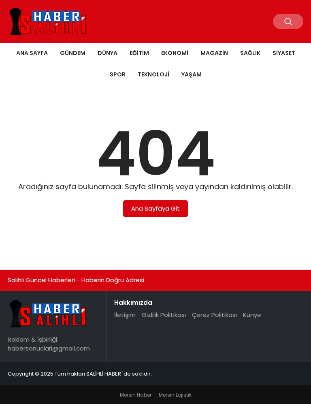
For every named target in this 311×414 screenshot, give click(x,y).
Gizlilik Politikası (164, 314)
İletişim (125, 314)
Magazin (214, 53)
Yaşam (191, 74)
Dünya (107, 53)
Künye (252, 314)
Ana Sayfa (32, 53)
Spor (118, 74)
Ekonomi (174, 53)
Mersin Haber (135, 394)
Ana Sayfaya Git (155, 208)
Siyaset (284, 53)
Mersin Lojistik (175, 394)
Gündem (72, 53)
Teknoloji (153, 74)
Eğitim (139, 53)
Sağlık (250, 53)
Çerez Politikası (214, 314)
